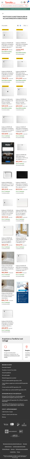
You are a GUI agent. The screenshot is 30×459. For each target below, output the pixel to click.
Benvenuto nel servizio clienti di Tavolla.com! (12, 443)
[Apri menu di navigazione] (2, 2)
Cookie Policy (13, 452)
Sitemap (4, 417)
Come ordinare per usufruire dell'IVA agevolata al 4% (14, 389)
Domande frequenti (6, 367)
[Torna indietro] (3, 13)
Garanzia (13, 449)
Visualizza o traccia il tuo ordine (9, 370)
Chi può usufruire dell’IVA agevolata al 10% (12, 380)
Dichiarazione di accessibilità (22, 449)
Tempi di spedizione (6, 372)
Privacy (18, 452)
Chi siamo (25, 443)
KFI (17, 457)
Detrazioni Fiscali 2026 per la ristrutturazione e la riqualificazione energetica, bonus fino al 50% (13, 397)
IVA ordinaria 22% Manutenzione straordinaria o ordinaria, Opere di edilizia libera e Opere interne (13, 404)
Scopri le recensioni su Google (18, 8)
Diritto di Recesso (6, 449)
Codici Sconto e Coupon (7, 411)
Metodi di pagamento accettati (9, 378)
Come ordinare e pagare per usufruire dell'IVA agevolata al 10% (15, 384)
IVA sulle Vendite (6, 375)
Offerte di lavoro (8, 446)
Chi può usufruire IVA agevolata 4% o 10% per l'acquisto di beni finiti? (15, 400)
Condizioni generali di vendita (19, 446)
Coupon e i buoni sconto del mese (9, 414)
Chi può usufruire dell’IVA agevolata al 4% (11, 387)
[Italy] (24, 2)
